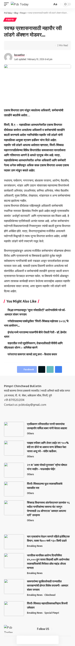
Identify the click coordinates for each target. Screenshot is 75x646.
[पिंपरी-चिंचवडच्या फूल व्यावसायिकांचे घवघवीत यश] (14, 489)
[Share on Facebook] (13, 45)
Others (30, 433)
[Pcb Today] (19, 4)
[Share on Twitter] (19, 45)
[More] (38, 45)
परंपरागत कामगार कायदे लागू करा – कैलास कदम (32, 354)
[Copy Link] (25, 45)
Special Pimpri (51, 612)
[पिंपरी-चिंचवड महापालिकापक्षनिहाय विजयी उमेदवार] (14, 608)
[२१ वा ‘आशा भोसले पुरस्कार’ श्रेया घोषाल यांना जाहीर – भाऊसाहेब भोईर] (14, 470)
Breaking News (35, 545)
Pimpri (10, 19)
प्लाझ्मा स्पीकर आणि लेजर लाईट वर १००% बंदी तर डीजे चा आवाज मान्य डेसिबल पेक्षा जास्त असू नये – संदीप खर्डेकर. (48, 447)
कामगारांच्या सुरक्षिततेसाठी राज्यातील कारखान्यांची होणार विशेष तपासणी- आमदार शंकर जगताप (47, 585)
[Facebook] (55, 629)
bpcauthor (19, 54)
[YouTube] (65, 629)
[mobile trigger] (7, 4)
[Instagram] (70, 629)
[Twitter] (60, 629)
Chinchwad (49, 594)
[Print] (31, 45)
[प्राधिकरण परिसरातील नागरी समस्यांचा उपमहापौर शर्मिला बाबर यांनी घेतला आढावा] (14, 429)
